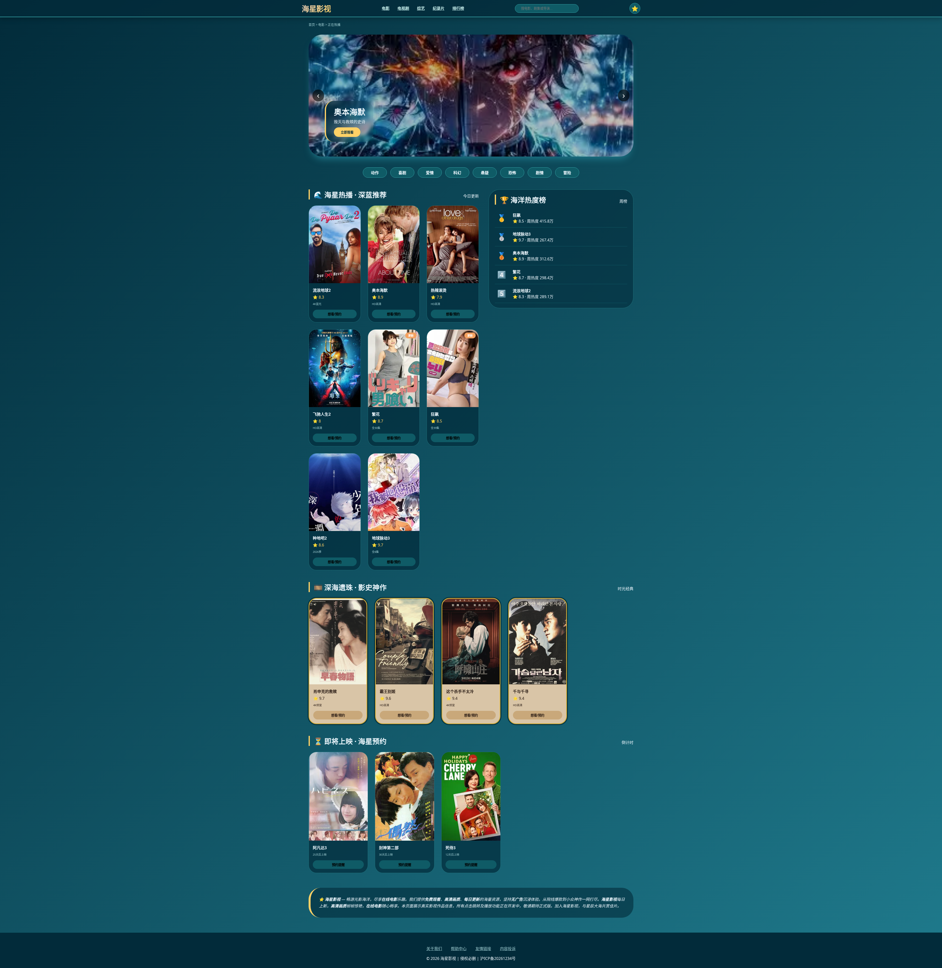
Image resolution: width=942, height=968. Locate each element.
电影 (386, 8)
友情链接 (483, 948)
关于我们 (434, 948)
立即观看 (347, 132)
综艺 (421, 8)
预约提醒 (338, 865)
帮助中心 (459, 948)
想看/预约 (334, 314)
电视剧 (403, 8)
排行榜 (458, 8)
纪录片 (439, 8)
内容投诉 (508, 948)
